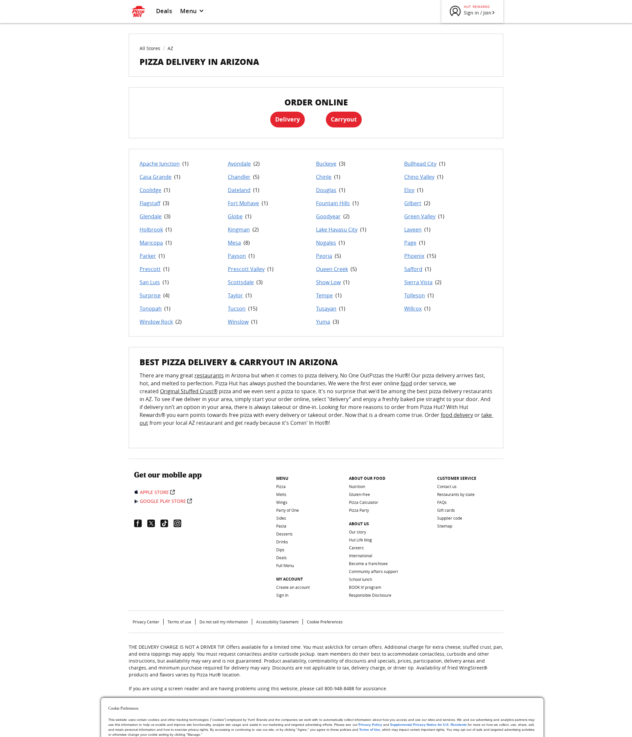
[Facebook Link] (140, 523)
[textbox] (316, 403)
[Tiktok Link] (166, 523)
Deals (164, 11)
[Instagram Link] (180, 523)
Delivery (287, 119)
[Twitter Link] (153, 523)
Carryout (344, 119)
